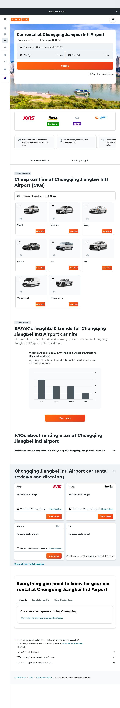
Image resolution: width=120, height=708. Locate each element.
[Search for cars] (5, 41)
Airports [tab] (23, 600)
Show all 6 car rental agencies (29, 563)
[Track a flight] (5, 61)
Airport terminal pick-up (102, 74)
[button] (117, 11)
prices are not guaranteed (72, 643)
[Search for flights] (5, 28)
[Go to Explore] (5, 55)
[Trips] (5, 69)
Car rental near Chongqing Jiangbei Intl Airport (42, 618)
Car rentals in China (44, 677)
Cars (31, 677)
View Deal (40, 231)
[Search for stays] (5, 34)
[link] (65, 418)
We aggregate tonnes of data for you (36, 657)
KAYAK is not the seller (28, 651)
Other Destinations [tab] (63, 600)
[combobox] (26, 40)
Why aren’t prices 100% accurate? (34, 662)
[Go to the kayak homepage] (20, 19)
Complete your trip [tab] (41, 600)
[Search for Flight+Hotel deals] (5, 47)
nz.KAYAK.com (20, 677)
